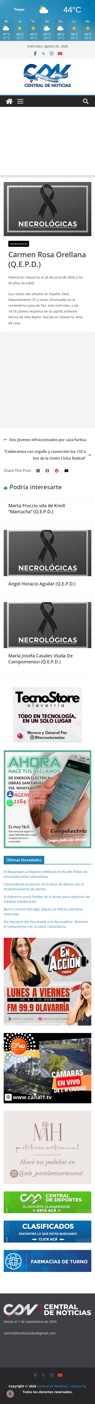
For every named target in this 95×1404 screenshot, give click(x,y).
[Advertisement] (47, 142)
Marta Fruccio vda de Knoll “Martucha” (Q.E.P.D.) (36, 508)
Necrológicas (18, 243)
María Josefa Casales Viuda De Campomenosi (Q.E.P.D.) (40, 659)
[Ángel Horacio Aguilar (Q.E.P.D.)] (47, 533)
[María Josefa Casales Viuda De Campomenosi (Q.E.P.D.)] (47, 605)
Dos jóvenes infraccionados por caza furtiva (47, 439)
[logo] (47, 1305)
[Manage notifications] (10, 1394)
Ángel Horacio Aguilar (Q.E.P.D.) (41, 584)
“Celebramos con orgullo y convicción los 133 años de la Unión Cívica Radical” (45, 455)
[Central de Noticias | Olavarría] (9, 101)
